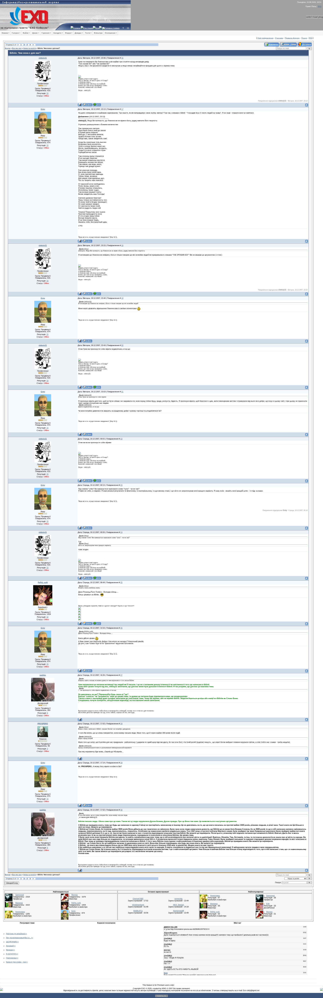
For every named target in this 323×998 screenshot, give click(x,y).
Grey (43, 109)
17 (122, 109)
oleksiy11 (43, 58)
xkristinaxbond (138, 905)
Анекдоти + (58, 33)
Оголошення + (111, 33)
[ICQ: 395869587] (97, 623)
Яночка (74, 895)
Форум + (68, 33)
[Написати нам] (128, 28)
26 (121, 628)
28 (121, 724)
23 (121, 485)
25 (121, 582)
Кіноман (9, 950)
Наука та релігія (29, 48)
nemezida (178, 899)
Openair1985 (138, 899)
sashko (43, 675)
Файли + (26, 33)
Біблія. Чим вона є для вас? (49, 48)
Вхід (97, 28)
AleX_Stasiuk (178, 905)
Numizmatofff (178, 911)
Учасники (279, 38)
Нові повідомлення (265, 38)
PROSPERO (43, 724)
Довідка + (79, 33)
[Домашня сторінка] (87, 623)
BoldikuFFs (138, 911)
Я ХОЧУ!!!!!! (11, 954)
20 (122, 345)
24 (121, 532)
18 (122, 245)
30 (121, 810)
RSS (319, 6)
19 (122, 298)
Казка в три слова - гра (16, 962)
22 (121, 439)
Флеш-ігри (98, 33)
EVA (268, 904)
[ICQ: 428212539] (97, 104)
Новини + (5, 33)
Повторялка (11, 958)
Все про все (17, 48)
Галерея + (16, 33)
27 (121, 675)
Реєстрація (88, 28)
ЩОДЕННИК (11, 942)
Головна (76, 28)
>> (26, 934)
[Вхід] (123, 28)
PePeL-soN (43, 582)
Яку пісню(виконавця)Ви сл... (18, 938)
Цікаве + (35, 33)
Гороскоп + (46, 33)
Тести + (88, 33)
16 (122, 58)
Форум (7, 48)
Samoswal (19, 895)
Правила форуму (292, 38)
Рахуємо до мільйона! (15, 934)
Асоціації (9, 946)
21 (122, 392)
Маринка (19, 903)
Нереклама (20, 912)
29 (121, 763)
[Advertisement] (79, 948)
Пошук (304, 38)
